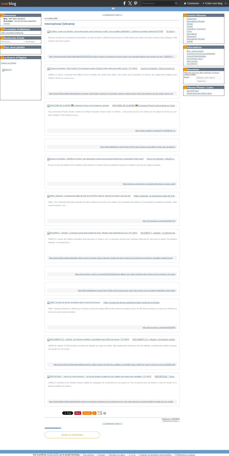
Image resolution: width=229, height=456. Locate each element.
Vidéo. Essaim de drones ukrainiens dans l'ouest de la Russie (131, 302)
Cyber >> (118, 15)
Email (186, 77)
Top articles (88, 454)
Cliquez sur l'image (8, 63)
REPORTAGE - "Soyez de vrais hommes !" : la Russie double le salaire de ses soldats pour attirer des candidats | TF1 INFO (166, 376)
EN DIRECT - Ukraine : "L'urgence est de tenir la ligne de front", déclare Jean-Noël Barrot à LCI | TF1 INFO (159, 233)
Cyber (189, 31)
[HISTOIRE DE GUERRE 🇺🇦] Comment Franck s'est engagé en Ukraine (144, 105)
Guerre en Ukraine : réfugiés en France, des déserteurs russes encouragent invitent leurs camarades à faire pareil (162, 159)
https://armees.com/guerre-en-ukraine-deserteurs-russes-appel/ (149, 184)
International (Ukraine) (60, 23)
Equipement (191, 19)
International (192, 34)
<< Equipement (108, 15)
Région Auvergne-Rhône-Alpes (199, 93)
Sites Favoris (192, 61)
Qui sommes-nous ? (195, 59)
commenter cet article (170, 421)
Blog (5, 19)
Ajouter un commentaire (72, 435)
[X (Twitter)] (130, 3)
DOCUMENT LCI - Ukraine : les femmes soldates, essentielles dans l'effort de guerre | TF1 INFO (154, 339)
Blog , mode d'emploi (195, 51)
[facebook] (124, 3)
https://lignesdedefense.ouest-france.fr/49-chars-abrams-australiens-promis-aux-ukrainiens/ (137, 147)
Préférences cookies (185, 454)
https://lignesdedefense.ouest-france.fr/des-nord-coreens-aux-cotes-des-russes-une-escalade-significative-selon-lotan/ (126, 290)
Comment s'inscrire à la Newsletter (201, 54)
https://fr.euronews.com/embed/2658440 (159, 327)
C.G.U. (132, 454)
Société (190, 26)
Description (8, 21)
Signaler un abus (117, 454)
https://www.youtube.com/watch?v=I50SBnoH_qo (155, 131)
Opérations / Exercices (196, 29)
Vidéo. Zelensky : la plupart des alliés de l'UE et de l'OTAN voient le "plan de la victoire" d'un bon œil (155, 196)
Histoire (190, 24)
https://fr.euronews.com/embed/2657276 (159, 221)
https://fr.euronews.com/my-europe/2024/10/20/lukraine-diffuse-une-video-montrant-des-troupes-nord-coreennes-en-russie (125, 274)
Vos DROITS (192, 64)
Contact (7, 23)
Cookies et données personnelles (155, 454)
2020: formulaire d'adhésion (12, 33)
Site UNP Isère (193, 91)
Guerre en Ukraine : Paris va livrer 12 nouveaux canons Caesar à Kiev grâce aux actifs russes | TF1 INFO (159, 68)
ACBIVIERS (53, 454)
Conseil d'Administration (196, 56)
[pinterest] (135, 3)
